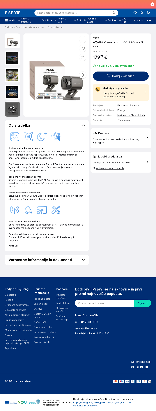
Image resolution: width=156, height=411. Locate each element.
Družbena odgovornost (17, 305)
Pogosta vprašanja (61, 296)
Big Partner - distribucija (18, 325)
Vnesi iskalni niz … (57, 13)
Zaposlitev (10, 348)
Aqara (96, 38)
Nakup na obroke (43, 327)
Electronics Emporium (128, 105)
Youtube (141, 367)
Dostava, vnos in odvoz (42, 315)
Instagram (137, 367)
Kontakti (9, 300)
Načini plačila (40, 322)
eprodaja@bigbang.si (86, 328)
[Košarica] (148, 13)
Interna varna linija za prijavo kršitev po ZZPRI (17, 342)
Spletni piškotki (42, 342)
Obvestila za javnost (15, 310)
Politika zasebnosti (44, 337)
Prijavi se (142, 303)
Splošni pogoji (41, 304)
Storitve (38, 309)
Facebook (132, 367)
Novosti (9, 335)
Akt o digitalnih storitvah (17, 315)
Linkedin (146, 367)
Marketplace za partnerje (18, 330)
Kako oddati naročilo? (62, 310)
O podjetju (10, 295)
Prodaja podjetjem (14, 320)
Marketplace (63, 303)
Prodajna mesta (42, 298)
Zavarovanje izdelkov (45, 332)
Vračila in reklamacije (62, 318)
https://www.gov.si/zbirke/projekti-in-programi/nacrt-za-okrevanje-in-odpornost (102, 404)
